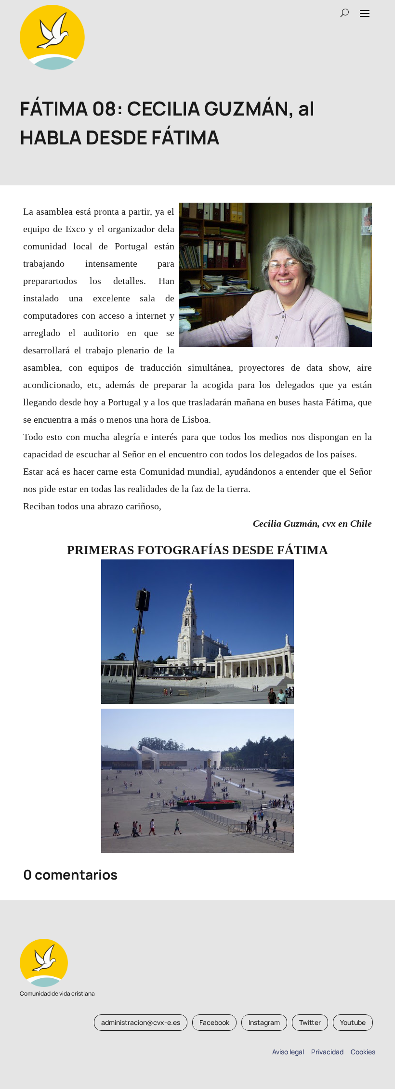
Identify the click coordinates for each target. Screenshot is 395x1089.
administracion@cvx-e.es (140, 1022)
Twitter (310, 1022)
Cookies (363, 1051)
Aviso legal (288, 1051)
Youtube (353, 1022)
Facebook (214, 1022)
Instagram (264, 1022)
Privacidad (325, 1051)
